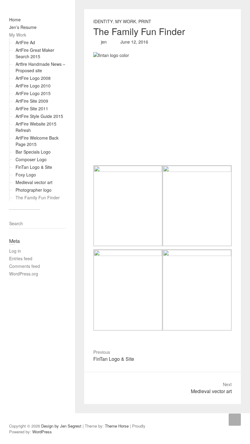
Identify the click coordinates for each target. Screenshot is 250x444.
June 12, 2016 (133, 42)
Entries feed (20, 258)
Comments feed (24, 266)
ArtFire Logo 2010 (33, 86)
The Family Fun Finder (38, 197)
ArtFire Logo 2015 (33, 93)
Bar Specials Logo (33, 152)
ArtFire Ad (25, 42)
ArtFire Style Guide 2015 (39, 116)
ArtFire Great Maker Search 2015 (35, 53)
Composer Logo (31, 159)
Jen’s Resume (23, 27)
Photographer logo (34, 190)
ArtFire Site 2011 (32, 108)
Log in (15, 251)
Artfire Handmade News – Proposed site (40, 67)
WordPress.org (23, 274)
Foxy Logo (26, 175)
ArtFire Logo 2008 (33, 78)
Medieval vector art (34, 182)
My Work (17, 35)
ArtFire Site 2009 (32, 101)
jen (103, 42)
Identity (103, 21)
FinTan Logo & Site (34, 167)
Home (15, 19)
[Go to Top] (235, 420)
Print (144, 21)
